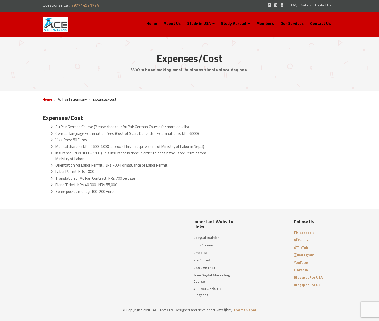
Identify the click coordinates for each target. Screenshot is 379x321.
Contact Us (323, 5)
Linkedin (301, 270)
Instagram (305, 255)
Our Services (292, 23)
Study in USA (199, 23)
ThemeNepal (244, 310)
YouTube (301, 262)
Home (151, 23)
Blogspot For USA (308, 277)
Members (265, 23)
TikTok (302, 247)
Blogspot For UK (307, 284)
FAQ (294, 5)
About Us (172, 23)
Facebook (306, 232)
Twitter (304, 240)
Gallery (306, 5)
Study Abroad (234, 23)
